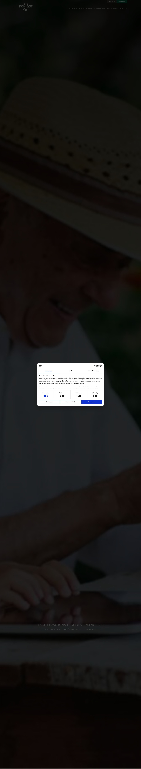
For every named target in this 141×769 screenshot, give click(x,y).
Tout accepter (91, 402)
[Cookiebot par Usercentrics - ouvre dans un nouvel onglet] (95, 366)
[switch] (62, 396)
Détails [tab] (70, 370)
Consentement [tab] (48, 371)
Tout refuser (49, 402)
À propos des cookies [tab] (92, 370)
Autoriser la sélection (70, 402)
